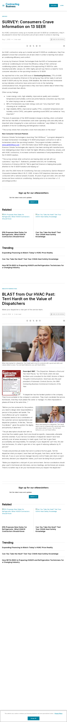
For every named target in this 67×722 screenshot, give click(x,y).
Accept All (33, 718)
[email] (40, 46)
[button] (3, 5)
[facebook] (27, 46)
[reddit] (37, 46)
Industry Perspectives (9, 288)
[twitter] (33, 46)
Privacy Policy (58, 713)
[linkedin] (30, 46)
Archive (4, 16)
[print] (64, 46)
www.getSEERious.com (10, 145)
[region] (33, 716)
